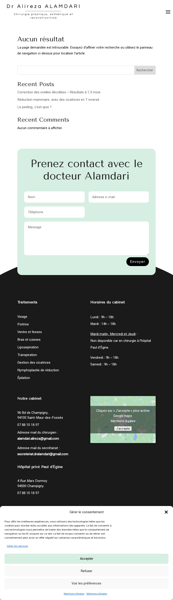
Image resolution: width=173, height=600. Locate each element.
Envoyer (138, 262)
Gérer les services (17, 546)
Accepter (86, 559)
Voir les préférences (86, 583)
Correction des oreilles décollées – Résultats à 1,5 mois (58, 92)
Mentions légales (74, 593)
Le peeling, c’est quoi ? (34, 107)
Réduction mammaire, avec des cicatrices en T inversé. (58, 100)
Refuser (86, 571)
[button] (166, 512)
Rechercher (145, 70)
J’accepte (123, 428)
